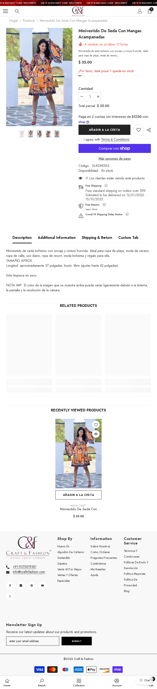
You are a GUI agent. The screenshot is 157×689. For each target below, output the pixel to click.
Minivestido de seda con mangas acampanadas (78, 509)
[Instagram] (21, 585)
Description (22, 237)
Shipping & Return (97, 237)
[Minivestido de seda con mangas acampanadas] (78, 453)
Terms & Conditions (115, 139)
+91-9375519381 (24, 566)
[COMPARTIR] (147, 130)
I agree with (92, 140)
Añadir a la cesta (104, 130)
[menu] (5, 11)
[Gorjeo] (10, 596)
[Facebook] (10, 585)
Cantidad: (85, 88)
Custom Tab (128, 237)
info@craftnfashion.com (29, 571)
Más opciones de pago (115, 158)
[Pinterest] (32, 585)
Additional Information (57, 237)
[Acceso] (140, 11)
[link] (138, 130)
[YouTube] (42, 585)
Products (29, 20)
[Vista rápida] (96, 434)
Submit (77, 641)
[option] (39, 77)
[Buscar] (17, 11)
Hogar (13, 20)
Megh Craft (78, 506)
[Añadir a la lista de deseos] (96, 424)
